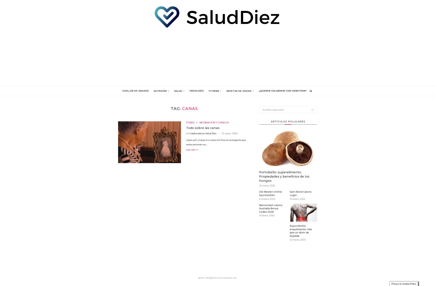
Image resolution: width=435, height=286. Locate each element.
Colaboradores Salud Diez (202, 133)
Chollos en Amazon (136, 91)
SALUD (178, 91)
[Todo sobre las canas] (149, 142)
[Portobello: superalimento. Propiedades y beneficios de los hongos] (288, 149)
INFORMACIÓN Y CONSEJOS (214, 122)
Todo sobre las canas (202, 128)
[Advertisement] (217, 57)
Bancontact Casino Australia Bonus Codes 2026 (270, 208)
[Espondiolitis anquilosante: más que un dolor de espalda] (303, 213)
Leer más (191, 149)
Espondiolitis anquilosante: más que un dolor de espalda (301, 230)
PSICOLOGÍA (197, 91)
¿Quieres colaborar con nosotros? (283, 91)
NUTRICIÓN (160, 91)
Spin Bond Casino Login (301, 193)
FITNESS (214, 91)
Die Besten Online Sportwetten (270, 193)
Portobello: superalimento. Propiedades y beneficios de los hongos (284, 176)
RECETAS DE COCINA (239, 91)
